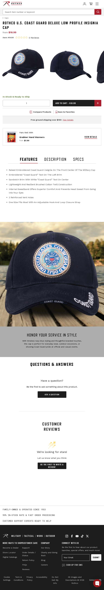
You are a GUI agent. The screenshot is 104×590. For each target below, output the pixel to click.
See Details (68, 120)
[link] (84, 3)
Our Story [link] (45, 548)
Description (55, 159)
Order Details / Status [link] (29, 554)
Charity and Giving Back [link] (49, 554)
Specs (78, 159)
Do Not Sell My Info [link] (55, 580)
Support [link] (26, 548)
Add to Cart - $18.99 (66, 103)
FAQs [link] (24, 565)
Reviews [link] (26, 569)
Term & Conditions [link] (18, 578)
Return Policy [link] (28, 560)
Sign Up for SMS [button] (74, 565)
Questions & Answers (52, 364)
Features (29, 159)
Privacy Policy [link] (29, 578)
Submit (96, 557)
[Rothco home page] (12, 3)
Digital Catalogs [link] (10, 557)
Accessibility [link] (41, 577)
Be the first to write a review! (51, 465)
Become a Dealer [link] (11, 548)
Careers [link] (44, 565)
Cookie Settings (6, 578)
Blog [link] (43, 560)
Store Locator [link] (9, 552)
